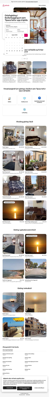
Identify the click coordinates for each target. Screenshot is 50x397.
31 (6, 53)
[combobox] (16, 27)
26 (11, 50)
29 (19, 50)
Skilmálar (28, 394)
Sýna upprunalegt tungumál (32, 1)
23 (22, 48)
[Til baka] (22, 59)
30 (22, 50)
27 (14, 50)
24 (6, 50)
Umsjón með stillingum (39, 387)
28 (17, 50)
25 (9, 50)
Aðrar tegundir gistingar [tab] (8, 349)
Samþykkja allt (10, 387)
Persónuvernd (22, 394)
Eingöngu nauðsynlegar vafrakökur (25, 388)
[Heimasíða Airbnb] (6, 5)
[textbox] (10, 31)
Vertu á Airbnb (42, 5)
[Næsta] (27, 59)
